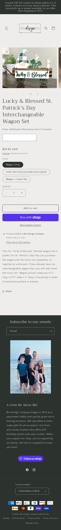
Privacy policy (34, 518)
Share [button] (9, 291)
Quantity (6, 186)
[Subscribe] (50, 331)
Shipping (5, 153)
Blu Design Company (29, 514)
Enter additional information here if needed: (27, 129)
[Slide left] (23, 94)
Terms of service (50, 518)
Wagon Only (13, 164)
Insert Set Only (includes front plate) (26, 172)
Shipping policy (32, 523)
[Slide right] (37, 94)
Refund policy (19, 518)
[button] (6, 28)
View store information (18, 242)
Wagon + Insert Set (16, 179)
